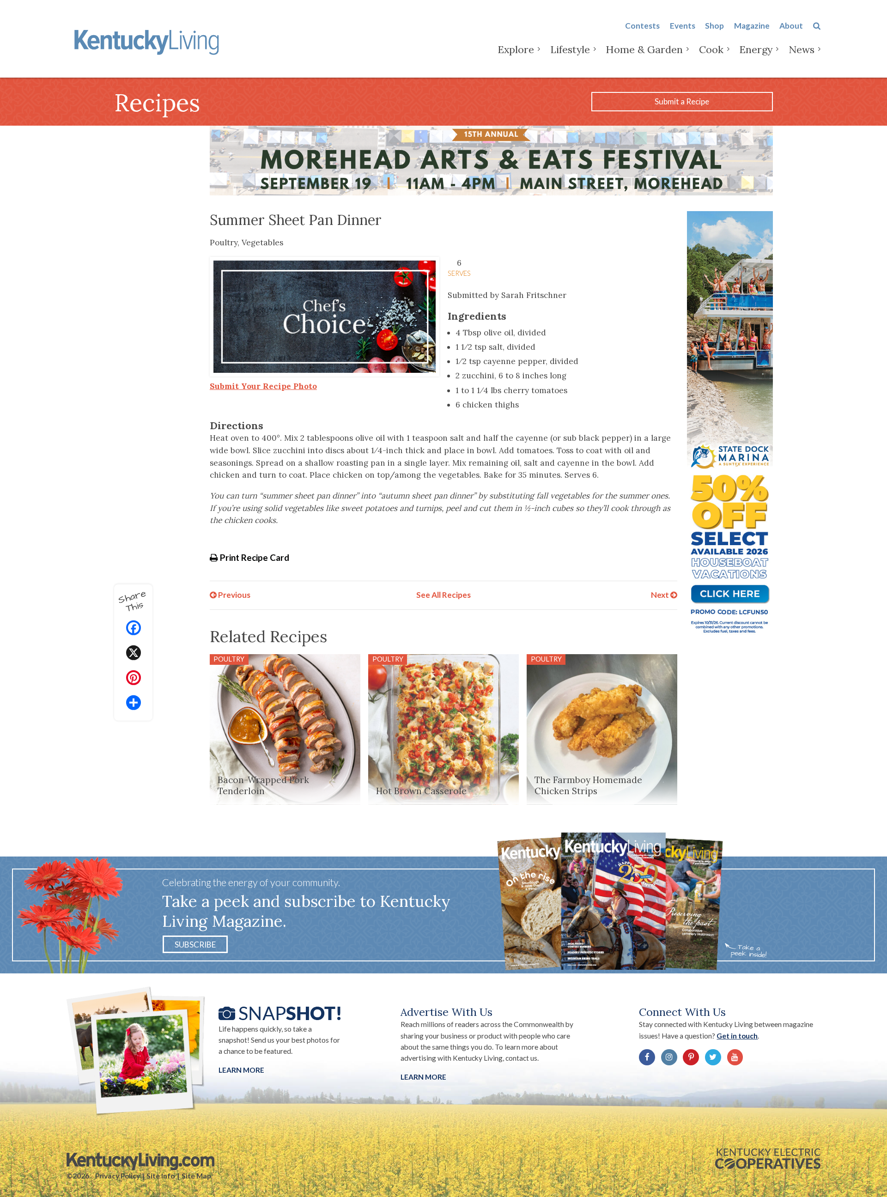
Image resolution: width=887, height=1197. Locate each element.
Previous (233, 595)
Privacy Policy (117, 1176)
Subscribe (195, 944)
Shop (714, 25)
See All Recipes (443, 595)
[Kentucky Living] (149, 40)
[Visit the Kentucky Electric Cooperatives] (767, 1158)
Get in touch (737, 1036)
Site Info (160, 1176)
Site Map (196, 1176)
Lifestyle (570, 49)
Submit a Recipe (682, 101)
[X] (133, 653)
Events (682, 25)
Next (660, 595)
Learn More (241, 1070)
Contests (642, 25)
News (801, 49)
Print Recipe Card (253, 557)
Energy (755, 49)
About (791, 25)
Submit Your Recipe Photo (263, 386)
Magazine (752, 25)
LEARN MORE (423, 1077)
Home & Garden (644, 49)
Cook (711, 49)
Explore (516, 49)
